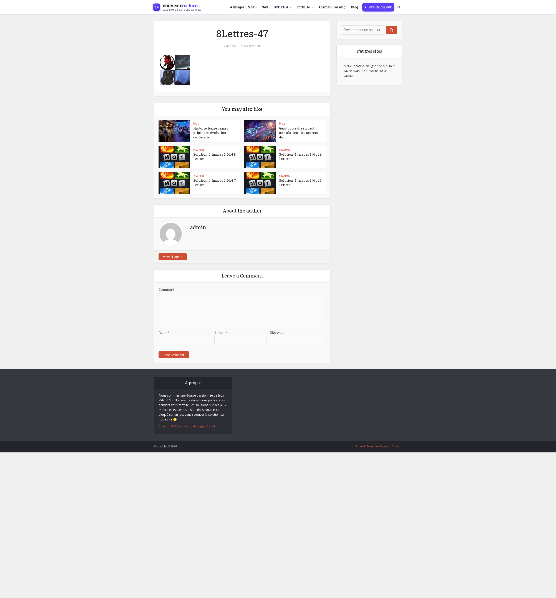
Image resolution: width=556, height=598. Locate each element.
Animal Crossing (332, 7)
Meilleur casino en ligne (360, 66)
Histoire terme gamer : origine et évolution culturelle (211, 132)
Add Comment (251, 46)
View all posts (172, 257)
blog (196, 123)
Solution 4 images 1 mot (198, 426)
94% (265, 7)
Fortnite (303, 7)
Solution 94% (168, 426)
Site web (277, 332)
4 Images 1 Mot (242, 7)
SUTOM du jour (380, 7)
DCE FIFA (281, 7)
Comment (166, 289)
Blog (354, 7)
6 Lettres (284, 176)
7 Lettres (199, 176)
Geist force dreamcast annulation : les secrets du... (298, 132)
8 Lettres (284, 149)
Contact (397, 446)
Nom (164, 332)
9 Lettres (199, 149)
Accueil (360, 446)
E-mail (220, 332)
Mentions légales (378, 446)
